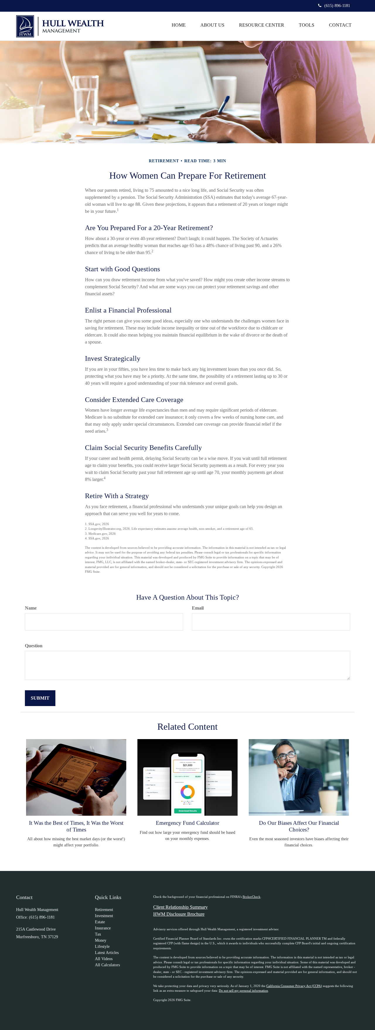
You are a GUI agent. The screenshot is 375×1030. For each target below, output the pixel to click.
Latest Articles (107, 952)
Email (198, 607)
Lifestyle (102, 946)
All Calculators (107, 965)
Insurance (103, 928)
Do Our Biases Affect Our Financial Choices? (299, 826)
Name (31, 607)
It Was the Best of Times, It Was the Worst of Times (76, 826)
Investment (104, 916)
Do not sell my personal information (243, 990)
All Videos (103, 959)
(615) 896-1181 (337, 6)
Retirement (104, 909)
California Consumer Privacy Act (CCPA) (294, 986)
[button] (212, 25)
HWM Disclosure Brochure (178, 914)
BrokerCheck (251, 896)
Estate (100, 922)
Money (100, 940)
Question (33, 645)
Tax (98, 934)
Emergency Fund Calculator (187, 823)
